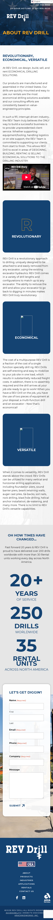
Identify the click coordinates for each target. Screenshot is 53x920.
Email (17, 730)
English (37, 2)
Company (19, 756)
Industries (26, 880)
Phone (17, 743)
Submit (15, 805)
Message (14, 769)
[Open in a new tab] (47, 897)
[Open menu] (46, 17)
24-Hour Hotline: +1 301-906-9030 (30, 8)
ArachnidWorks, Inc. (26, 915)
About (26, 873)
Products (26, 877)
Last (11, 723)
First (11, 711)
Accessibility (13, 913)
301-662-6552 (42, 5)
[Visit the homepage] (26, 852)
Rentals (26, 888)
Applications (26, 884)
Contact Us (26, 891)
